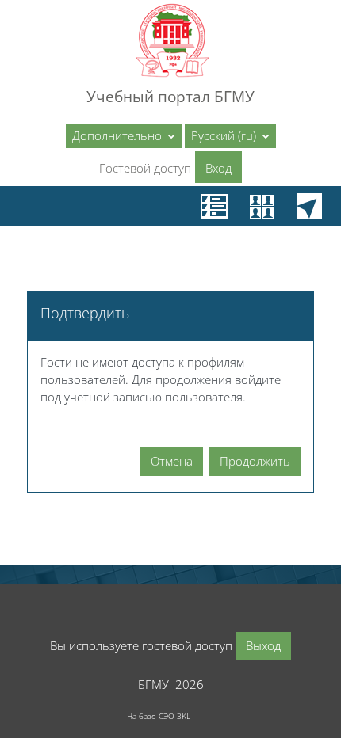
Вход (218, 168)
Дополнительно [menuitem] (118, 135)
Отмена (172, 461)
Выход (263, 645)
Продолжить (255, 461)
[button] (230, 136)
